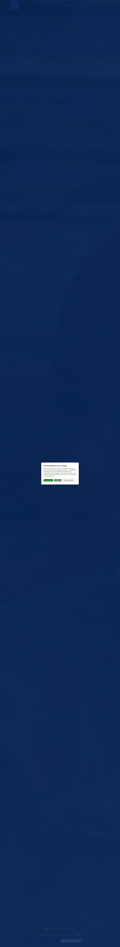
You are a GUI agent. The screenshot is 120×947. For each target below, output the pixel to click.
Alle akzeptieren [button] (48, 480)
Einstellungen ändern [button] (68, 480)
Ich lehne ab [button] (57, 480)
